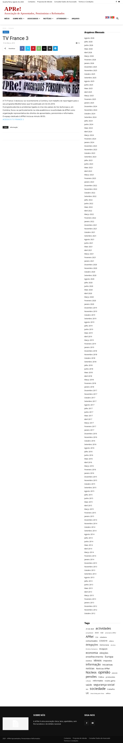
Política (101, 677)
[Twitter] (27, 48)
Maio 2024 (88, 128)
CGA (96, 637)
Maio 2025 (88, 88)
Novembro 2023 (90, 149)
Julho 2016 (88, 451)
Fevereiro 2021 (90, 257)
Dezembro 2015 (90, 477)
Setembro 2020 (90, 275)
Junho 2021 (88, 243)
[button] (117, 18)
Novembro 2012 (90, 610)
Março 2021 (89, 254)
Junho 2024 (88, 124)
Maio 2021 (88, 246)
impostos (107, 660)
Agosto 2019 (89, 322)
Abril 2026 (88, 52)
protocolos (110, 677)
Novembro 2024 (90, 110)
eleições (104, 653)
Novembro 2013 (90, 566)
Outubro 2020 (89, 272)
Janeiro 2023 (89, 182)
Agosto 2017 (89, 405)
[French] (109, 17)
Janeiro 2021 (89, 261)
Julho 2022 (88, 200)
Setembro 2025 (90, 77)
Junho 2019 (88, 329)
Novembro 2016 (90, 437)
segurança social (104, 684)
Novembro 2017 (90, 394)
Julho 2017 (88, 408)
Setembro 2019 (90, 318)
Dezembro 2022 (90, 185)
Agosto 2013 (89, 577)
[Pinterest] (33, 48)
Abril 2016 (88, 462)
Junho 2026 (88, 45)
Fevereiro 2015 (90, 513)
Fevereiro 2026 (90, 59)
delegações (92, 645)
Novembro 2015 (90, 480)
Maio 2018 (88, 372)
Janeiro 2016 (89, 473)
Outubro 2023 (89, 153)
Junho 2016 (88, 455)
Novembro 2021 (90, 228)
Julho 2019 (88, 326)
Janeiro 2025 (89, 103)
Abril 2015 (88, 505)
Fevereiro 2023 (90, 178)
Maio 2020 (88, 290)
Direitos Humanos (92, 649)
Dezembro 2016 (90, 433)
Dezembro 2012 (90, 606)
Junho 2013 (88, 584)
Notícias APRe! (103, 668)
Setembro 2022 (90, 196)
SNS (87, 689)
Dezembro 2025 (90, 67)
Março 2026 (89, 56)
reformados (98, 680)
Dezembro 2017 (90, 390)
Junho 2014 (88, 541)
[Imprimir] (49, 48)
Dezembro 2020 (90, 264)
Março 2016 (89, 466)
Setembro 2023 (90, 157)
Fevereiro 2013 (90, 599)
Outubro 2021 (89, 232)
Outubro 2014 (89, 527)
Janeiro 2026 (89, 63)
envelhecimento (94, 656)
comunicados (92, 641)
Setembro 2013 (90, 574)
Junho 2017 (88, 412)
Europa (109, 656)
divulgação (103, 649)
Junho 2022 (88, 203)
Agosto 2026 (89, 38)
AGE (101, 633)
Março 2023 (89, 175)
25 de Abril (90, 629)
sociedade (98, 688)
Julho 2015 (88, 495)
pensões (91, 676)
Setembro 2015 (90, 487)
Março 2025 (89, 95)
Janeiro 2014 (89, 559)
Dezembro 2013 (90, 563)
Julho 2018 (88, 365)
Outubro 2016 (89, 441)
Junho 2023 (88, 164)
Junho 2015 (88, 498)
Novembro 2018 (90, 354)
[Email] (44, 48)
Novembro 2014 (90, 523)
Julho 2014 (88, 538)
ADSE (97, 633)
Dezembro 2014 (90, 520)
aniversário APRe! (110, 633)
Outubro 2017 (89, 397)
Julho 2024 (88, 121)
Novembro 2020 (90, 268)
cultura (111, 641)
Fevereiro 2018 (90, 383)
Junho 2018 (88, 369)
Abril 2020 (88, 293)
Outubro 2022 (89, 193)
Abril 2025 (88, 92)
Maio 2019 (88, 333)
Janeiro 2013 (89, 602)
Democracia (104, 645)
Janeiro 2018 (89, 387)
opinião (104, 672)
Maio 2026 (88, 49)
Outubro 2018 (89, 358)
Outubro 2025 (89, 74)
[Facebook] (116, 1)
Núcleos (91, 672)
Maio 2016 (88, 459)
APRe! (90, 636)
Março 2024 (89, 135)
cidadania (103, 637)
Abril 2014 (88, 549)
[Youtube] (119, 1)
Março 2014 (89, 552)
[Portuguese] (113, 17)
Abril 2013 (88, 592)
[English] (106, 17)
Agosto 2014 (89, 534)
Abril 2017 (88, 419)
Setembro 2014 (90, 531)
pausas (114, 673)
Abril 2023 (88, 171)
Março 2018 (89, 380)
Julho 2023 (88, 160)
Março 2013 (89, 595)
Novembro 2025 (90, 70)
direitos (113, 645)
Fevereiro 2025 (90, 99)
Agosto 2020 (89, 279)
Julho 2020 (88, 282)
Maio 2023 (88, 167)
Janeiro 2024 (89, 142)
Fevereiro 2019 (90, 344)
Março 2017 (89, 423)
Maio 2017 (88, 415)
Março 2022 (89, 214)
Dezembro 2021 (90, 225)
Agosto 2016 (89, 448)
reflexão (88, 681)
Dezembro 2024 (90, 106)
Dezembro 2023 (90, 146)
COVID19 (103, 641)
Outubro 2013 (89, 570)
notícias (90, 668)
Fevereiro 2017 (90, 426)
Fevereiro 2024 (90, 139)
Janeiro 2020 (89, 304)
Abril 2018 (88, 376)
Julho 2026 (88, 42)
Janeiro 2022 (89, 221)
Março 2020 (89, 297)
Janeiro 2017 (89, 430)
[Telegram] (55, 48)
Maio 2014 (88, 545)
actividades (103, 628)
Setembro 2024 (90, 117)
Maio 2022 (88, 207)
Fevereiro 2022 (90, 218)
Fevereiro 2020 (90, 300)
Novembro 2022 (90, 189)
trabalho (111, 689)
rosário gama (110, 681)
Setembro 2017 (90, 401)
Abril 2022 (88, 211)
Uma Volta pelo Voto (97, 693)
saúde (89, 685)
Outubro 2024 (89, 113)
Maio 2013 (88, 588)
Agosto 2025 (89, 81)
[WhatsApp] (38, 48)
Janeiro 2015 (89, 516)
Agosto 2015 (89, 491)
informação (14, 127)
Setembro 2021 (90, 236)
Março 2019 (89, 340)
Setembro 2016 (90, 444)
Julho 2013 (88, 581)
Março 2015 (89, 509)
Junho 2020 (88, 286)
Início (4, 28)
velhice (108, 693)
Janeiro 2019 (89, 347)
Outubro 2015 (89, 484)
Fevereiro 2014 (90, 556)
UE (87, 693)
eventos (89, 661)
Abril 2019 (88, 336)
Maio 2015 (88, 502)
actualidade (89, 633)
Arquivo (6, 32)
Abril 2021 (88, 250)
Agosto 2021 (89, 239)
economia (92, 652)
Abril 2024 (88, 131)
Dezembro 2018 (90, 351)
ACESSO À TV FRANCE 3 (13, 119)
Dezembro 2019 (90, 308)
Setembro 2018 (90, 362)
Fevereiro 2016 (90, 469)
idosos (97, 660)
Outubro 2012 (89, 613)
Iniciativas (107, 664)
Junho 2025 (88, 85)
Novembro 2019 (90, 311)
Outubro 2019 (89, 315)
